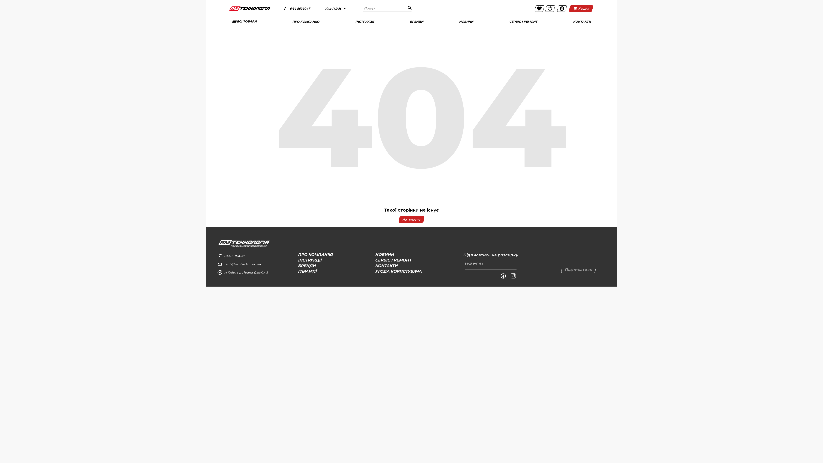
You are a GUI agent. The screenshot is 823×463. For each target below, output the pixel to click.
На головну (411, 219)
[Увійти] (562, 8)
